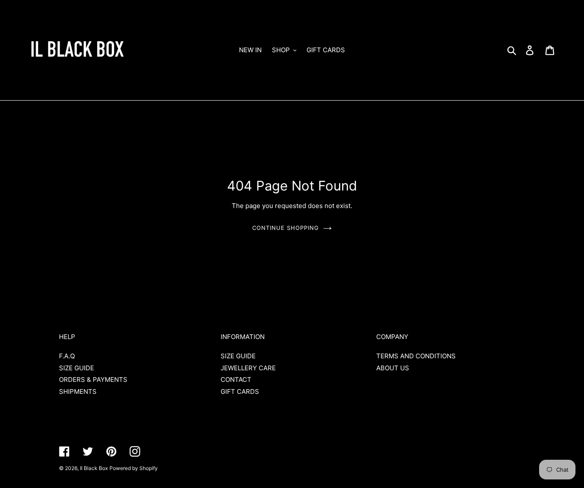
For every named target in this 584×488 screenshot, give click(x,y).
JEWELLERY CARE (248, 368)
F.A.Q (67, 356)
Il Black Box (94, 468)
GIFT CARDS (240, 391)
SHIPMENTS (78, 391)
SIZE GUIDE (76, 368)
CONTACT (236, 379)
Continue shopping (285, 227)
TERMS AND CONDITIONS (416, 356)
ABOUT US (392, 368)
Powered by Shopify (133, 468)
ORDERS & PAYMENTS (93, 379)
